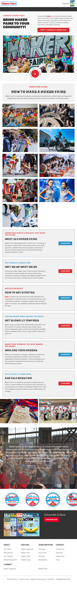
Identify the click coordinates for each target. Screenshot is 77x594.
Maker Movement (10, 560)
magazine (27, 549)
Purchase (41, 549)
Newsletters (42, 560)
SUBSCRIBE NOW (51, 519)
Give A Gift (42, 553)
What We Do (8, 553)
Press (58, 560)
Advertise (59, 553)
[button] (2, 411)
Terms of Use (24, 579)
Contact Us (60, 549)
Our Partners (8, 556)
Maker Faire (25, 553)
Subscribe (65, 4)
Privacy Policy (12, 579)
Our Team (7, 549)
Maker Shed (25, 556)
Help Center (60, 556)
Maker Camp (26, 560)
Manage (41, 556)
